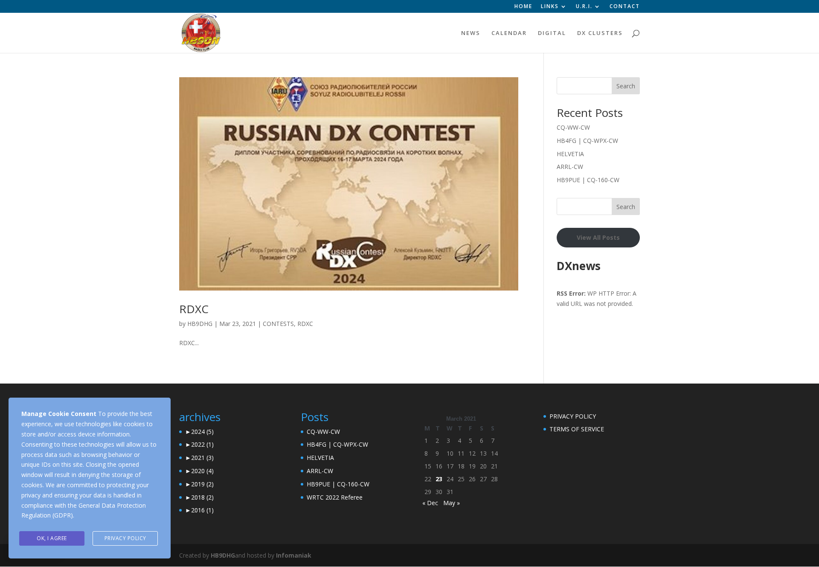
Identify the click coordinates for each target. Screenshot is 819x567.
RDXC (194, 309)
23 (439, 479)
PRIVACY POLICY (572, 416)
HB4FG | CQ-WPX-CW (587, 141)
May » (451, 503)
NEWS (470, 33)
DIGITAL (552, 33)
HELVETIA (570, 154)
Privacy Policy (125, 538)
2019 (202, 484)
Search (625, 86)
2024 (202, 431)
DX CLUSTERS (600, 33)
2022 (202, 444)
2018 (202, 497)
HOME (523, 7)
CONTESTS (278, 324)
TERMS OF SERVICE (576, 429)
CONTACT (625, 7)
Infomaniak (293, 555)
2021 (202, 458)
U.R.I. (584, 7)
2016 (202, 510)
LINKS (550, 7)
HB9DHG (199, 324)
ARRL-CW (570, 167)
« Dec (430, 503)
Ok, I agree (52, 538)
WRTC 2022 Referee (335, 497)
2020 (202, 471)
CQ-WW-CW (573, 127)
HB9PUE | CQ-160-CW (588, 180)
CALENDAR (509, 33)
